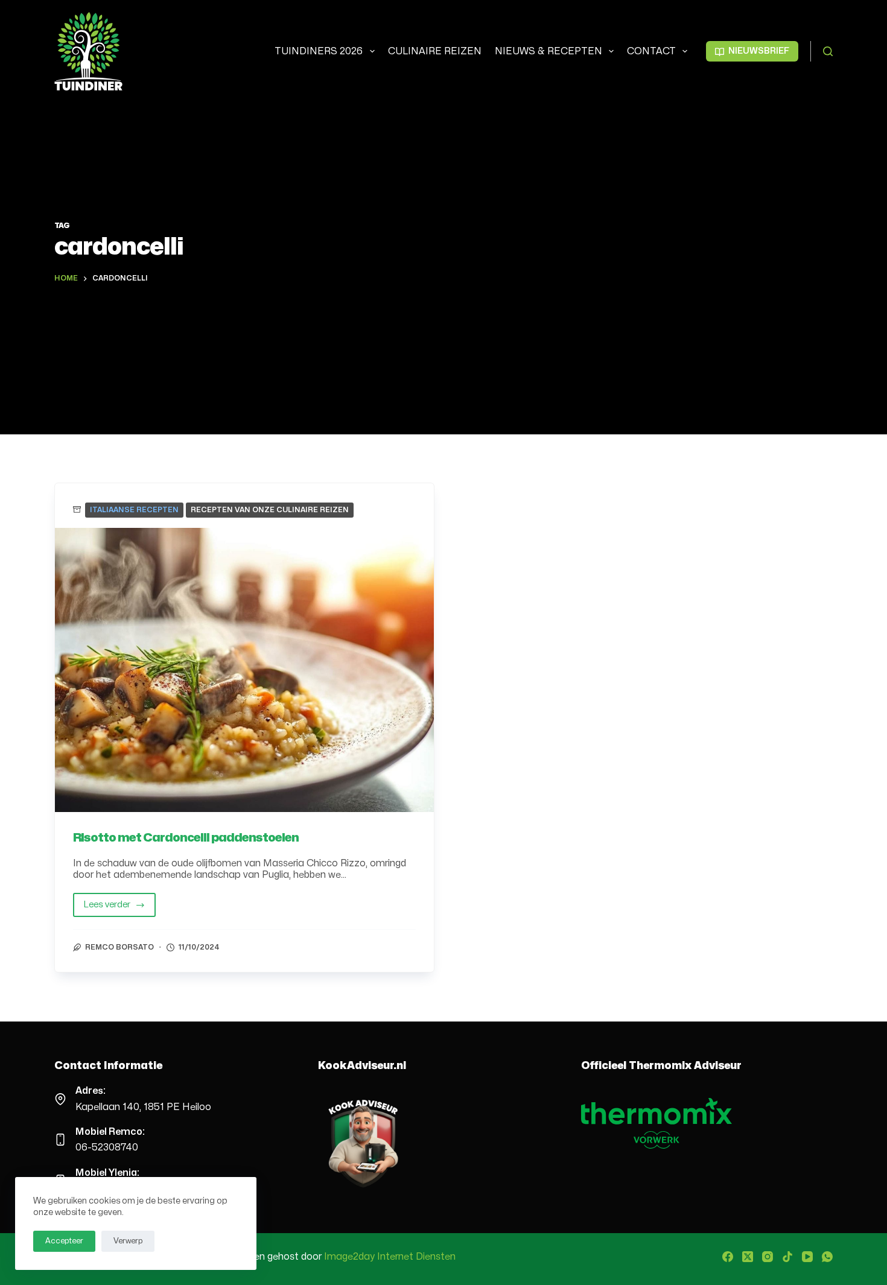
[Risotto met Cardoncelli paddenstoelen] (244, 670)
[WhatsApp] (827, 1256)
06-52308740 (106, 1147)
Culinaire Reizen (435, 51)
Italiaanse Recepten (134, 509)
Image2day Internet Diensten (390, 1256)
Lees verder (119, 908)
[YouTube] (807, 1256)
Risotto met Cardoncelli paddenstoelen (186, 837)
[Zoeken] (828, 51)
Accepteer (64, 1241)
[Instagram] (767, 1256)
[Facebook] (727, 1256)
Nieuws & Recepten (548, 51)
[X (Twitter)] (747, 1256)
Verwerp (127, 1241)
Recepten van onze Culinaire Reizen (270, 509)
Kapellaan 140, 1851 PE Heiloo (143, 1107)
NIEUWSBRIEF (758, 51)
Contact (651, 51)
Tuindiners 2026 (319, 51)
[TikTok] (787, 1256)
